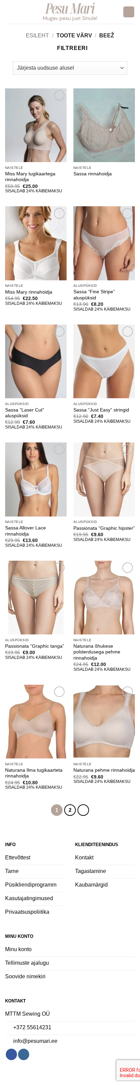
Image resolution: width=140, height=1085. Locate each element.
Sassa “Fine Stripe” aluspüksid (94, 294)
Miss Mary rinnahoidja (28, 292)
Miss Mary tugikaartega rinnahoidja (30, 176)
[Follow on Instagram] (23, 1054)
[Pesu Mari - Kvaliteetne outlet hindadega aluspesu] (70, 12)
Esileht (37, 35)
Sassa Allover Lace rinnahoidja (25, 531)
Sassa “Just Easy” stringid (101, 410)
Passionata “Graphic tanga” (34, 646)
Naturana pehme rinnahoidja (104, 770)
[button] (9, 11)
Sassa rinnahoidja (92, 173)
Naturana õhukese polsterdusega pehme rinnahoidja (96, 652)
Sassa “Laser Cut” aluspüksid (24, 413)
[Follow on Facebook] (11, 1054)
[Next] (83, 810)
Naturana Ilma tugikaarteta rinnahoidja (34, 773)
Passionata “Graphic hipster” (104, 528)
